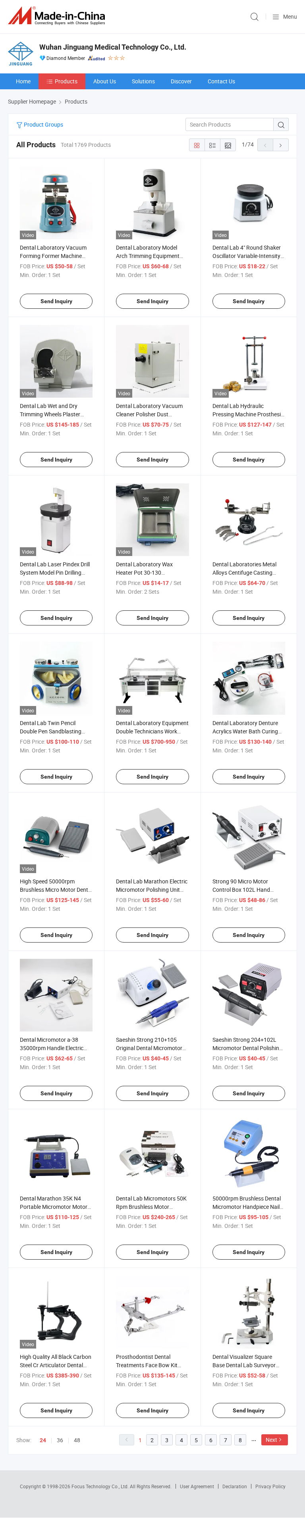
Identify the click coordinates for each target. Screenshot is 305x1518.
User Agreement (197, 1486)
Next (271, 1439)
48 (77, 1440)
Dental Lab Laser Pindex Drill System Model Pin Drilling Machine (55, 572)
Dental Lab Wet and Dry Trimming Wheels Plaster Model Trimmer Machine (50, 414)
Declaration (234, 1486)
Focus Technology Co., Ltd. (100, 1486)
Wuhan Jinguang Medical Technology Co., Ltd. (112, 47)
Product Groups (43, 124)
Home (23, 81)
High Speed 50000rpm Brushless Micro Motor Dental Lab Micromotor (56, 889)
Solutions (143, 81)
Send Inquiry (56, 301)
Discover (181, 81)
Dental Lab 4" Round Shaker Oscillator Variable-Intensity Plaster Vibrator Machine (246, 256)
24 (43, 1440)
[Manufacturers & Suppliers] (58, 15)
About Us (104, 81)
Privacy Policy (270, 1486)
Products (66, 81)
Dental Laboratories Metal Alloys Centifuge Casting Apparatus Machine (244, 572)
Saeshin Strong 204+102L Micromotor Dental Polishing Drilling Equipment (247, 1048)
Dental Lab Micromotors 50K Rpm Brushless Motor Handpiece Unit (151, 1207)
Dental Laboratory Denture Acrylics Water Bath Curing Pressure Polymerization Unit (248, 731)
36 (60, 1440)
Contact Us (221, 81)
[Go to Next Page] (280, 145)
